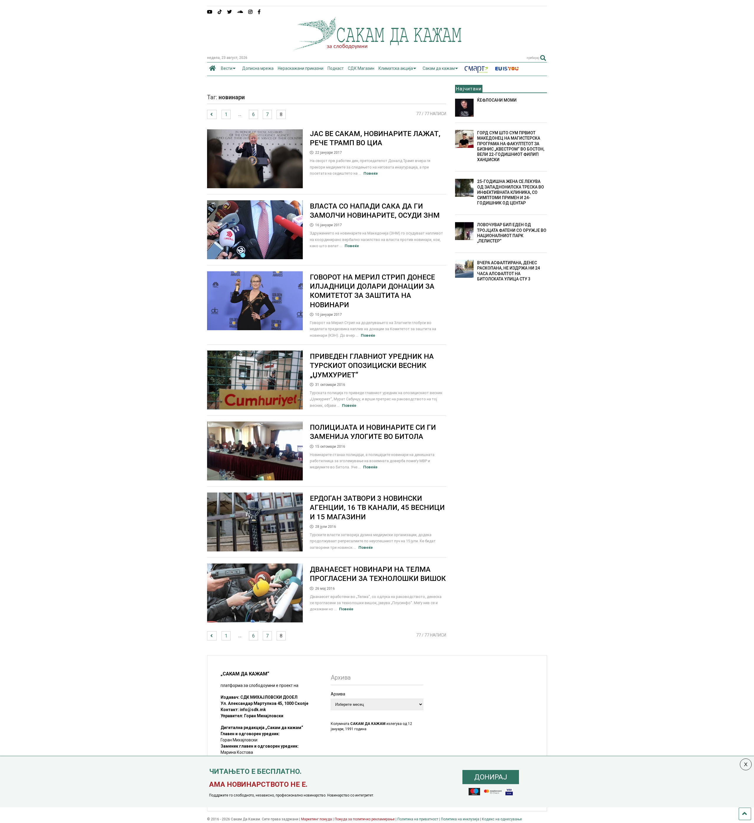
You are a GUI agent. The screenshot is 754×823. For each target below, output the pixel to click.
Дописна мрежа (258, 68)
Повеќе (370, 173)
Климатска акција (395, 68)
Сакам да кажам (439, 68)
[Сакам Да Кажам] (377, 48)
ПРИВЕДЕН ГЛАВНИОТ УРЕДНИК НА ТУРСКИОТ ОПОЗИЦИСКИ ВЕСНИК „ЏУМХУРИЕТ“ (372, 365)
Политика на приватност (417, 819)
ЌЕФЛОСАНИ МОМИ (497, 100)
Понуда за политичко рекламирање (365, 819)
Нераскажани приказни (300, 68)
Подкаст (336, 68)
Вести (226, 68)
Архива (338, 694)
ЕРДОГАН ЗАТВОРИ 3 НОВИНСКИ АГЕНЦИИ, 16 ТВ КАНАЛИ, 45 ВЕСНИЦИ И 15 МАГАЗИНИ (377, 507)
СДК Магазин (361, 68)
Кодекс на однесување (502, 819)
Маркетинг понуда (317, 819)
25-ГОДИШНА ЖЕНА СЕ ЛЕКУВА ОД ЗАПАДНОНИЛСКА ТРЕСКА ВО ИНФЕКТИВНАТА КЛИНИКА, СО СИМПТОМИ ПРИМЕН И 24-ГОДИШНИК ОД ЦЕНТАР (510, 192)
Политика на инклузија (460, 819)
